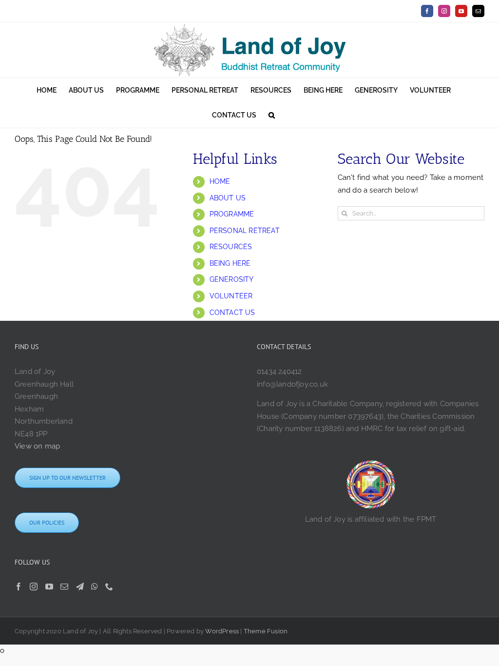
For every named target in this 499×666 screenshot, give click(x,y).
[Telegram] (80, 586)
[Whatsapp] (94, 586)
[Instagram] (34, 586)
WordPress (222, 631)
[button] (272, 115)
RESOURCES (231, 247)
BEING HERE (230, 263)
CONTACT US (232, 312)
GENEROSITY (232, 279)
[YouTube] (49, 586)
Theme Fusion (266, 631)
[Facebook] (18, 586)
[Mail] (64, 586)
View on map (37, 446)
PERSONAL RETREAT (245, 231)
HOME (220, 181)
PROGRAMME (232, 214)
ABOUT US (228, 198)
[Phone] (109, 586)
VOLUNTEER (231, 296)
